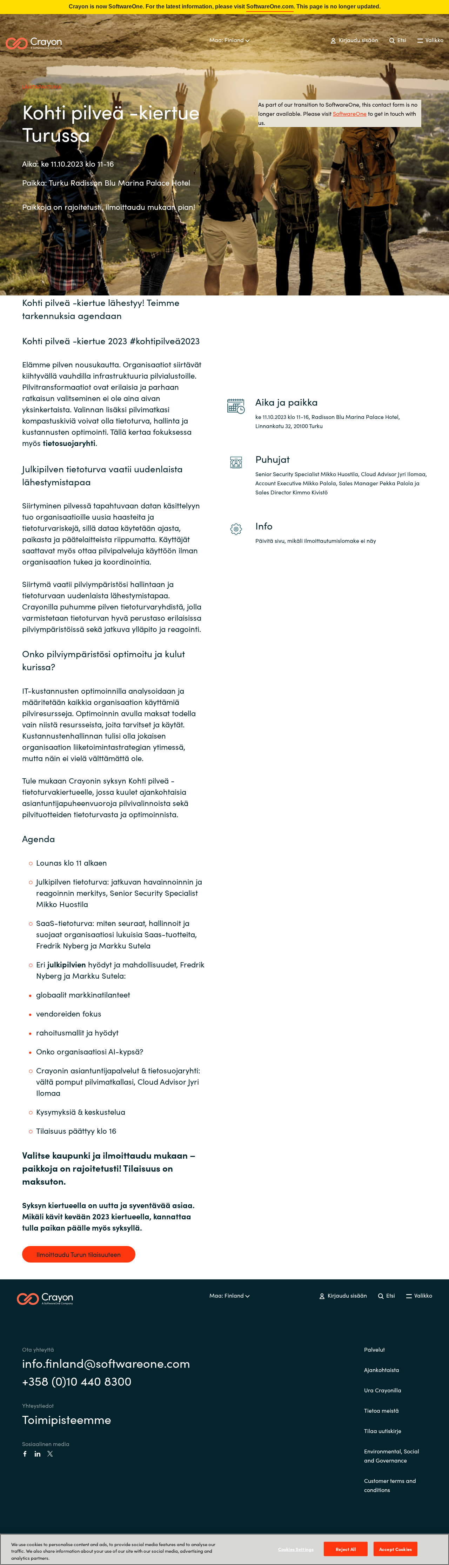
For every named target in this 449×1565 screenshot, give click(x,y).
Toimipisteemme (66, 1418)
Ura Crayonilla (382, 1390)
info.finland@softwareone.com (106, 1362)
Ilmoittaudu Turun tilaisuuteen (78, 1254)
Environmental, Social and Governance (391, 1455)
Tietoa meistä (381, 1410)
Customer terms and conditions (390, 1485)
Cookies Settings (296, 1548)
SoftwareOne (350, 113)
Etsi (401, 40)
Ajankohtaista (381, 1369)
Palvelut (374, 1349)
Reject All (345, 1548)
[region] (224, 1549)
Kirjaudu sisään (357, 40)
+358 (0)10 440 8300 (77, 1380)
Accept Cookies (395, 1548)
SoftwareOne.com (270, 6)
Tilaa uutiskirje (382, 1430)
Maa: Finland (227, 40)
